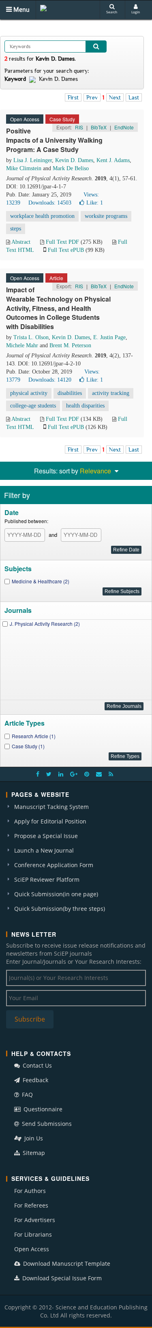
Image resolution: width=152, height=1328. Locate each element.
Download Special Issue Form (61, 1278)
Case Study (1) (28, 746)
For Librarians (33, 1234)
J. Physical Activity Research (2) (45, 623)
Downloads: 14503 (49, 203)
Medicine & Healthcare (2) (40, 581)
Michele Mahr (22, 345)
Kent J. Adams (113, 160)
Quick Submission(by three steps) (59, 908)
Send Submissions (46, 1123)
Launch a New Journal (44, 850)
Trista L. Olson (31, 337)
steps (15, 229)
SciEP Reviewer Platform (46, 879)
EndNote (124, 127)
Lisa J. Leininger (32, 160)
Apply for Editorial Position (50, 821)
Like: (94, 203)
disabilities (70, 393)
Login (135, 12)
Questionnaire (42, 1109)
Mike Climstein (23, 168)
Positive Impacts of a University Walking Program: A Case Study (54, 140)
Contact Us (36, 1065)
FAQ (26, 1094)
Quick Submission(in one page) (56, 894)
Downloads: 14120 (49, 380)
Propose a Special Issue (46, 836)
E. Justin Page (109, 337)
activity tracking (110, 393)
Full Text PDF (62, 242)
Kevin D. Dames (74, 160)
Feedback (34, 1080)
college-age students (33, 406)
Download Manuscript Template (65, 1263)
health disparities (85, 406)
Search (111, 12)
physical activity (28, 393)
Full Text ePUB (66, 250)
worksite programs (106, 216)
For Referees (31, 1205)
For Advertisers (34, 1220)
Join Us (33, 1138)
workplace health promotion (42, 216)
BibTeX (99, 127)
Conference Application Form (53, 865)
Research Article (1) (34, 736)
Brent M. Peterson (70, 345)
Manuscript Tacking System (51, 807)
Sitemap (33, 1153)
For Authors (30, 1191)
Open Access (31, 1249)
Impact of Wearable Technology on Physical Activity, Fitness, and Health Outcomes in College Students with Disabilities (58, 308)
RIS (79, 127)
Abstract (20, 242)
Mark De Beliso (71, 168)
